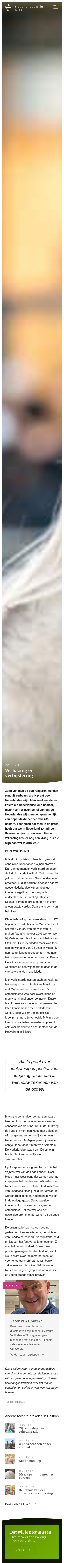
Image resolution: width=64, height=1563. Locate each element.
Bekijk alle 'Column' (17, 1504)
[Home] (26, 8)
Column (12, 765)
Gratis (20, 1549)
